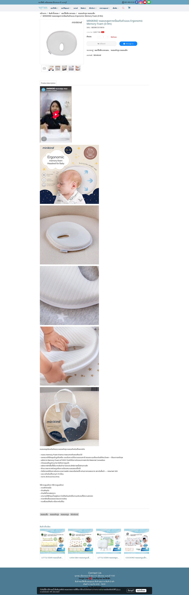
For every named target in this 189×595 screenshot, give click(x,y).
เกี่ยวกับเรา (92, 8)
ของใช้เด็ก (54, 8)
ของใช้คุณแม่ (65, 8)
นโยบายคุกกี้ (56, 591)
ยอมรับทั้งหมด (141, 590)
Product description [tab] (48, 83)
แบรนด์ (76, 8)
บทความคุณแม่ (104, 8)
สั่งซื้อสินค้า (102, 43)
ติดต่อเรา (83, 8)
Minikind (97, 55)
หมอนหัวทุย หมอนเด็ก (119, 50)
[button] (123, 8)
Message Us (129, 43)
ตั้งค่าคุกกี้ (130, 590)
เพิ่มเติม (115, 8)
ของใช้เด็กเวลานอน (102, 50)
